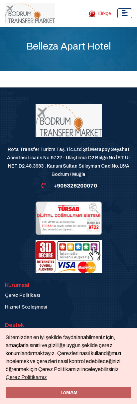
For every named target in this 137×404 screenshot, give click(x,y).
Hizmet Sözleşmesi (26, 307)
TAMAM (68, 392)
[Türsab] (69, 217)
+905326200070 (75, 186)
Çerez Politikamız (26, 377)
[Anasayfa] (69, 124)
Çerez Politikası (22, 295)
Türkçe (103, 13)
